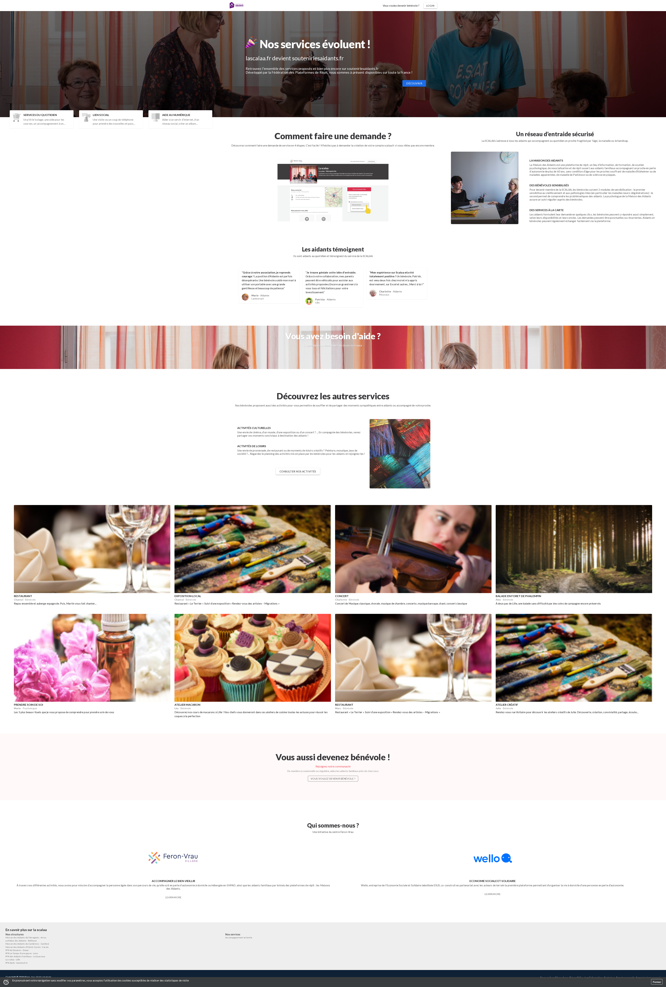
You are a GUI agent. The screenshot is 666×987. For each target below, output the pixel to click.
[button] (401, 5)
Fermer (657, 982)
